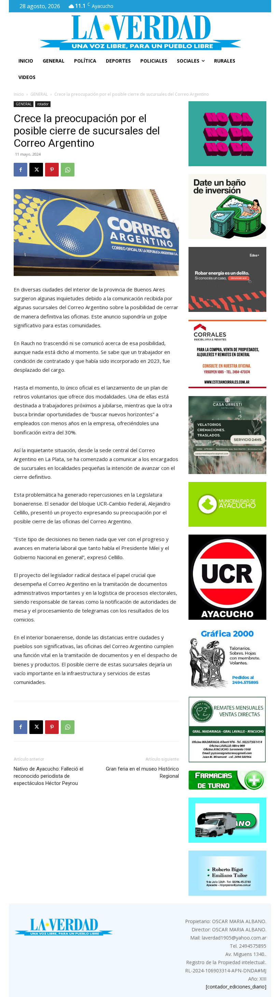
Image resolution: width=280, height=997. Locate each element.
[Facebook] (20, 169)
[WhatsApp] (67, 169)
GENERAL (39, 94)
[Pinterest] (52, 169)
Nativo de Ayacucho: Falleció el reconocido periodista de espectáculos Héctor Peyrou (48, 776)
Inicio (19, 94)
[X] (36, 169)
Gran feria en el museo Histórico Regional (142, 772)
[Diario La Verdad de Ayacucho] (140, 32)
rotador (42, 104)
